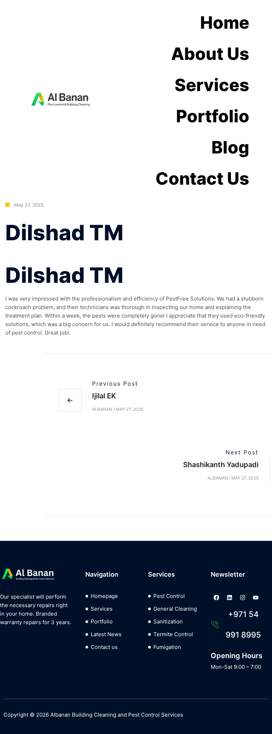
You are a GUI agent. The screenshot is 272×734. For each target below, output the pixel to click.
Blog (230, 147)
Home (224, 22)
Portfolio (212, 116)
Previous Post (115, 383)
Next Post (242, 452)
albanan (102, 409)
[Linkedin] (229, 597)
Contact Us (202, 178)
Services (212, 84)
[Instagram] (242, 597)
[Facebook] (216, 597)
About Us (210, 53)
